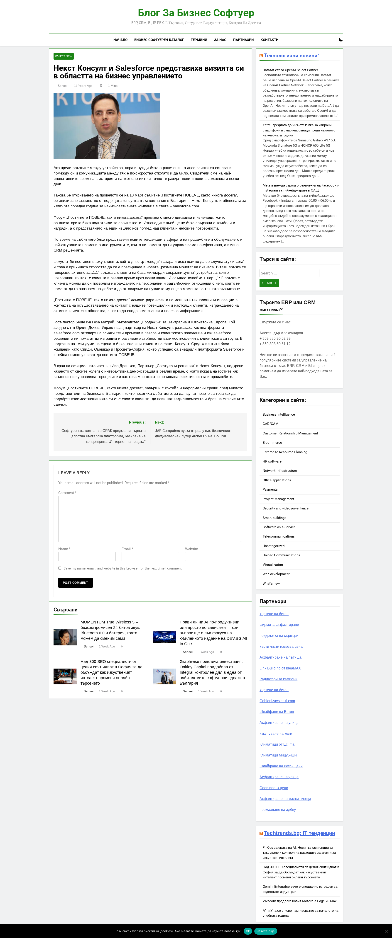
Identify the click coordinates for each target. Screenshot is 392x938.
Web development (276, 574)
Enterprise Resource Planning (285, 452)
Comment (67, 493)
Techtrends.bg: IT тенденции (299, 833)
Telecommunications (279, 536)
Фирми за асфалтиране (279, 625)
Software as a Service (279, 527)
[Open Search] (333, 40)
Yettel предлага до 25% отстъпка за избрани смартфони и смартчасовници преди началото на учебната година (299, 130)
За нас (220, 40)
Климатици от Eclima (277, 744)
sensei (62, 85)
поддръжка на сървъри (279, 635)
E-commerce (272, 443)
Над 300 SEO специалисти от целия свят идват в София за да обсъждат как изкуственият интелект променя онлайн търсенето (111, 672)
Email (127, 549)
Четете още (266, 931)
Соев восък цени (274, 788)
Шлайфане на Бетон (277, 712)
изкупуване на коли (276, 733)
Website (191, 549)
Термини (199, 40)
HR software (272, 461)
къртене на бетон (274, 614)
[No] (386, 931)
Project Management (278, 499)
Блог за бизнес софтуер (196, 13)
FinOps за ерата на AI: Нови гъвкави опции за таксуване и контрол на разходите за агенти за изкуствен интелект (299, 853)
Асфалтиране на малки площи (285, 799)
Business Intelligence (279, 414)
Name (64, 549)
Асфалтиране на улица (279, 723)
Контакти (270, 40)
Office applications (277, 480)
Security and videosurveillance (286, 508)
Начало (120, 40)
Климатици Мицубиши (278, 755)
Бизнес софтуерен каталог (159, 40)
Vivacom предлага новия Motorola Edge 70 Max (299, 901)
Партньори (243, 40)
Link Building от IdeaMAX (280, 668)
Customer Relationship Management (290, 433)
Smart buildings (274, 518)
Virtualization (273, 565)
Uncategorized (273, 546)
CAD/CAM (270, 424)
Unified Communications (281, 555)
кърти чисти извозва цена (281, 646)
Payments (270, 489)
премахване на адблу (278, 810)
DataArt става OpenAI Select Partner (290, 70)
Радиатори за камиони (278, 679)
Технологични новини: (291, 55)
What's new (63, 56)
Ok (248, 931)
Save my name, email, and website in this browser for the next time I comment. (123, 568)
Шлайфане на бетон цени (281, 766)
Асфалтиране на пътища (280, 657)
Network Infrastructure (280, 471)
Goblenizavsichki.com (277, 701)
